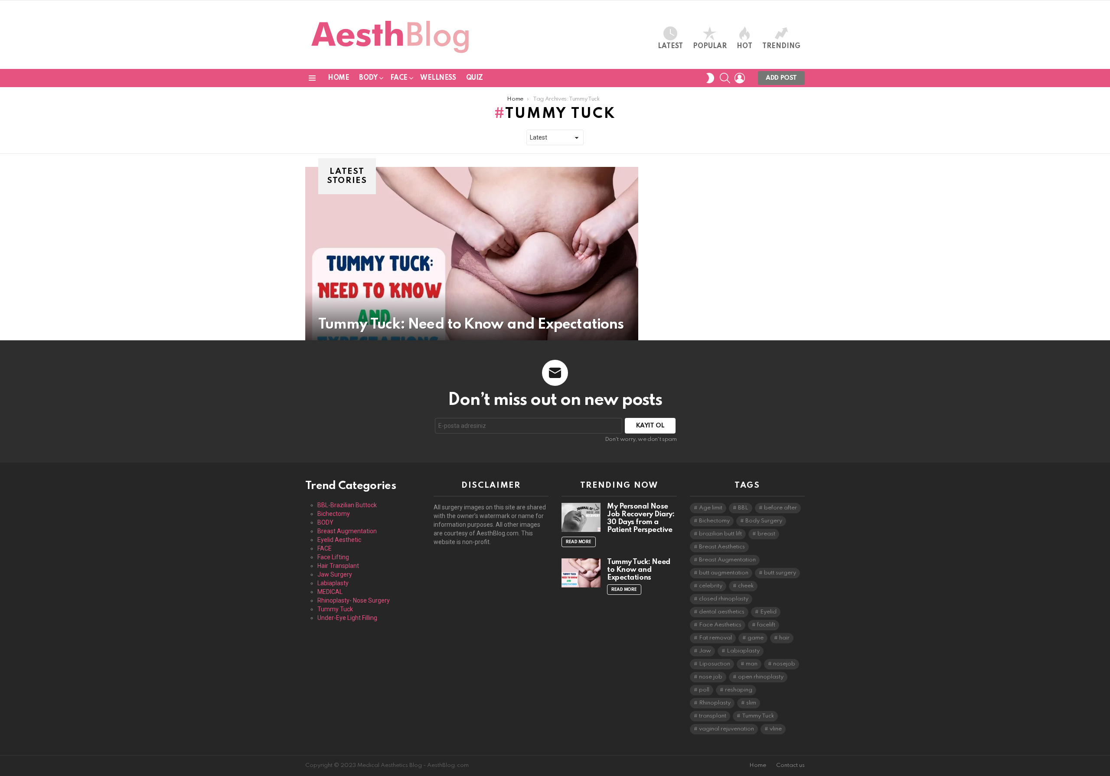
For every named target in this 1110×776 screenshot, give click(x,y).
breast (766, 534)
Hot (744, 46)
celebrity (710, 586)
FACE (399, 78)
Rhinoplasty (715, 703)
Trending (781, 46)
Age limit (710, 508)
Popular (710, 46)
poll (704, 690)
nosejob (784, 664)
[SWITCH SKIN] (710, 78)
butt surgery (780, 573)
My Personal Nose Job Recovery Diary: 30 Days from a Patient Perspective (640, 518)
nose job (710, 677)
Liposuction (714, 664)
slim (751, 703)
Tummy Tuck (335, 609)
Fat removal (715, 638)
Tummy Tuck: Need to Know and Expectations (638, 569)
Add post (781, 78)
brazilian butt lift (720, 534)
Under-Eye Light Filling (347, 617)
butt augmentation (723, 573)
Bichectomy (333, 513)
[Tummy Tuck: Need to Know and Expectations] (471, 253)
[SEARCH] (725, 78)
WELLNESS (438, 78)
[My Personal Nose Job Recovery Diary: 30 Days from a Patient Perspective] (581, 517)
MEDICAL (330, 591)
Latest (670, 46)
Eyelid (768, 612)
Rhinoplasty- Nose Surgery (353, 600)
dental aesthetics (721, 612)
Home (338, 78)
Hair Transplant (338, 565)
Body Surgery (763, 521)
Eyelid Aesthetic (339, 539)
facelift (766, 625)
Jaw (705, 651)
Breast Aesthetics (722, 547)
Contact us (790, 765)
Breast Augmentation (347, 531)
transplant (712, 716)
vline (776, 729)
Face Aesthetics (720, 625)
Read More (578, 542)
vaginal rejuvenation (726, 729)
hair (784, 638)
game (756, 638)
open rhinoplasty (761, 677)
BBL (743, 508)
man (751, 664)
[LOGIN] (740, 78)
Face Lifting (333, 557)
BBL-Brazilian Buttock (347, 505)
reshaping (738, 690)
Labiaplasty (333, 583)
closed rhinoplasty (723, 599)
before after (780, 508)
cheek (746, 586)
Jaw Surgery (334, 574)
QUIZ (474, 78)
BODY (368, 78)
